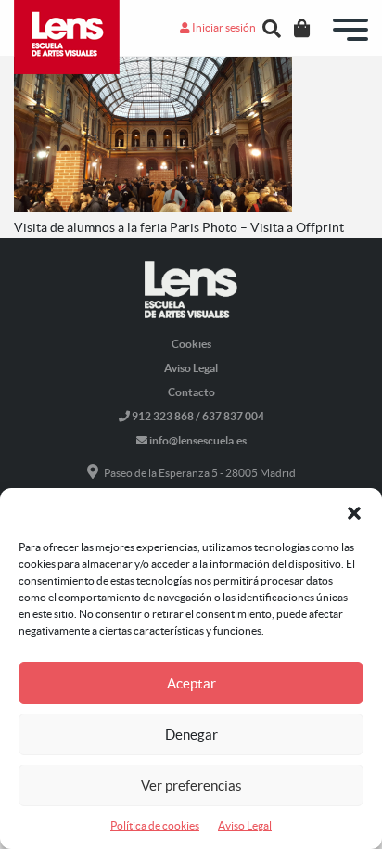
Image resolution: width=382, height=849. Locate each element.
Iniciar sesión (223, 27)
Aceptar (191, 683)
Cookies (191, 344)
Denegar (191, 734)
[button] (354, 511)
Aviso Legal (245, 825)
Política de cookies (154, 825)
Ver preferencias (191, 785)
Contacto (191, 392)
